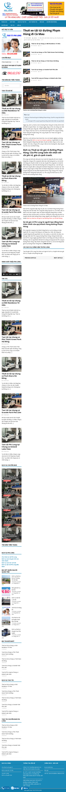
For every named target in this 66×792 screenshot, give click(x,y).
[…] (10, 123)
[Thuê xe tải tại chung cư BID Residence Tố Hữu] (26, 47)
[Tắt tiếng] (17, 274)
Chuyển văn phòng (52, 22)
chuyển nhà (4, 25)
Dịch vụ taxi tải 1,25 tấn (7, 770)
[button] (11, 270)
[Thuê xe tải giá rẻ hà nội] (33, 10)
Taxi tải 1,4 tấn (5, 773)
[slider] (10, 274)
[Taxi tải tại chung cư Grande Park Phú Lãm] (26, 73)
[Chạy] (4, 274)
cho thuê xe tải (33, 22)
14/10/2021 (28, 38)
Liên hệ (19, 25)
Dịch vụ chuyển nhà (7, 775)
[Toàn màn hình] (19, 274)
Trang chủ (4, 22)
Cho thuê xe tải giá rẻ (7, 767)
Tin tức (12, 25)
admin (35, 38)
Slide (38, 40)
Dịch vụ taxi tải (22, 22)
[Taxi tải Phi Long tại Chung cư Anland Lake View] (26, 81)
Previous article (30, 258)
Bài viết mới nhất (45, 38)
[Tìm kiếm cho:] (12, 85)
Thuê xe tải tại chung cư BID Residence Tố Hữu (45, 43)
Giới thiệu (12, 22)
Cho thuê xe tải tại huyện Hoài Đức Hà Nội (16, 619)
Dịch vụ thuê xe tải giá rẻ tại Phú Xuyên (16, 631)
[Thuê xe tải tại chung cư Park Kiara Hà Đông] (26, 64)
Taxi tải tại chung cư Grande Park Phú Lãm (44, 69)
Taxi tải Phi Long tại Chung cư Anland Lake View (46, 78)
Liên (41, 45)
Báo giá (42, 22)
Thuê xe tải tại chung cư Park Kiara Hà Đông (45, 61)
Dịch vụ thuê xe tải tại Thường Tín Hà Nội (16, 578)
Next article (58, 258)
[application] (11, 270)
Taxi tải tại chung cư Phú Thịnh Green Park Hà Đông (47, 52)
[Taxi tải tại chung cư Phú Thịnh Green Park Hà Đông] (26, 55)
